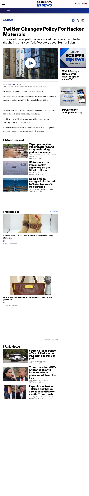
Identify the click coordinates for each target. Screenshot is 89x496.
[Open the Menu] (4, 4)
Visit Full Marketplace (51, 212)
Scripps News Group (13, 84)
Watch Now (80, 4)
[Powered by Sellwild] (54, 339)
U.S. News (8, 20)
